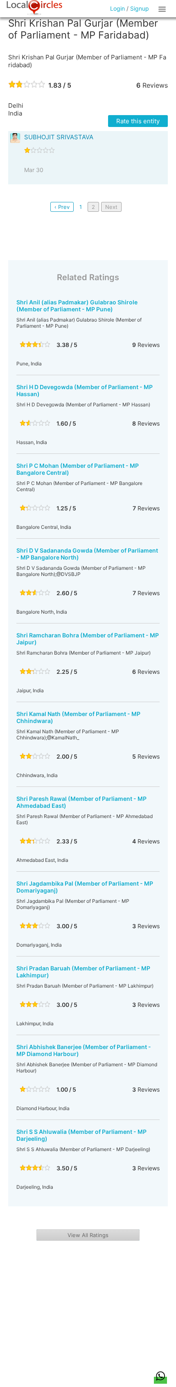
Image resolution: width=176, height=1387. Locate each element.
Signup (139, 8)
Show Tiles (163, 8)
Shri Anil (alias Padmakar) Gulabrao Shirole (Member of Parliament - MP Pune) (77, 306)
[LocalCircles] (34, 8)
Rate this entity (138, 121)
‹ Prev (62, 207)
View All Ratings (88, 1235)
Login (117, 8)
